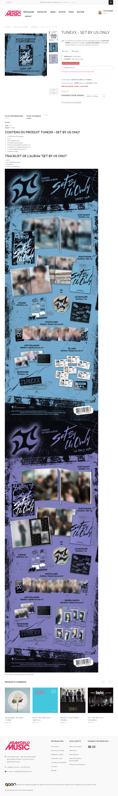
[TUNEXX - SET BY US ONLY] (53, 35)
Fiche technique (34, 116)
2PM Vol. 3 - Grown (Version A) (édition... (69, 719)
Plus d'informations (14, 116)
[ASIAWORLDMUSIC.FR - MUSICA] (13, 13)
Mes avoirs (73, 750)
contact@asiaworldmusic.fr (22, 771)
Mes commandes (75, 746)
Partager (75, 51)
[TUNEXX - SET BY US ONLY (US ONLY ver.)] (53, 59)
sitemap (53, 770)
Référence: (68, 56)
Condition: (67, 59)
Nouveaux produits (57, 750)
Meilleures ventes (57, 754)
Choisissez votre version (72, 95)
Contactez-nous (56, 758)
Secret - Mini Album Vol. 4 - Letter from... (41, 719)
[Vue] (17, 701)
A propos (54, 766)
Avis (45, 115)
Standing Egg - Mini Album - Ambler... (14, 719)
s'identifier (62, 2)
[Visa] (90, 746)
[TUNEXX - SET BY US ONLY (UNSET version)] (53, 47)
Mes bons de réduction (77, 764)
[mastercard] (94, 746)
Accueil (8, 27)
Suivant (53, 93)
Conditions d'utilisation (58, 762)
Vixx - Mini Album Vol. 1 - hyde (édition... (96, 719)
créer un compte (71, 2)
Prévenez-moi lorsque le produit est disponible (77, 71)
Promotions (55, 746)
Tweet (66, 51)
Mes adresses (74, 754)
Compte (8, 2)
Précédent (53, 89)
